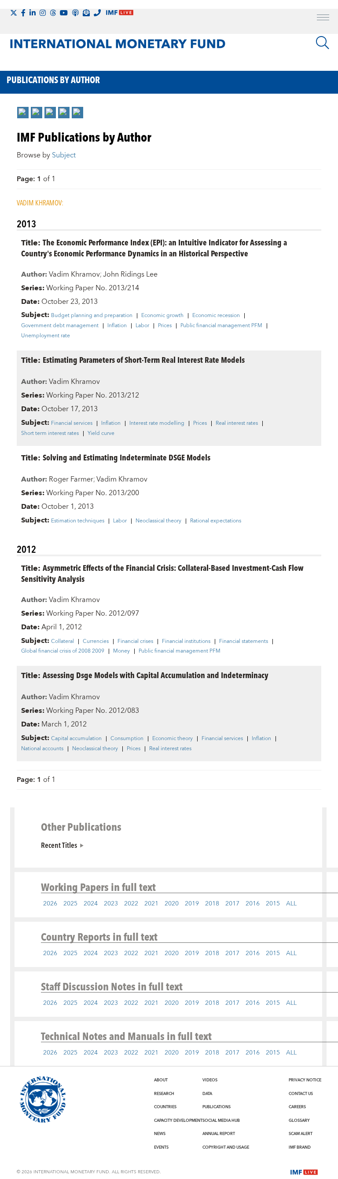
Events (161, 1147)
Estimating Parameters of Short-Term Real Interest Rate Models (144, 359)
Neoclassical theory (158, 521)
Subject (64, 155)
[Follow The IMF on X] (13, 12)
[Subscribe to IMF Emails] (86, 12)
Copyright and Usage (225, 1147)
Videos (209, 1080)
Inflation (117, 326)
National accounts (42, 749)
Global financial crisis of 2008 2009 (62, 651)
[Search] (322, 42)
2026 (50, 903)
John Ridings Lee (130, 274)
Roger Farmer (71, 479)
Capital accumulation (76, 738)
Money (121, 651)
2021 (151, 903)
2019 (192, 903)
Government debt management (60, 326)
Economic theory (172, 738)
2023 (111, 903)
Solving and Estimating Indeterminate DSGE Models (126, 457)
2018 (212, 903)
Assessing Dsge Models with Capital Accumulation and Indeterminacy (155, 675)
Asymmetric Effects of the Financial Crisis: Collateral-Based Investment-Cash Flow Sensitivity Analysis (162, 573)
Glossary (299, 1120)
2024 (91, 903)
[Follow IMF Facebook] (23, 12)
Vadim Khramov (74, 274)
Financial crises (135, 641)
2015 (273, 903)
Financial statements (243, 641)
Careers (297, 1106)
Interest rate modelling (156, 423)
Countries (165, 1106)
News (159, 1133)
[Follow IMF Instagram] (43, 12)
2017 (232, 903)
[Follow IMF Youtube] (64, 12)
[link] (23, 112)
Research (164, 1093)
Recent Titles (59, 844)
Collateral (62, 641)
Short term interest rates (50, 433)
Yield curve (101, 433)
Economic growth (162, 315)
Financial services (71, 423)
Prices (165, 326)
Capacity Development (178, 1120)
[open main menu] (323, 18)
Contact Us (301, 1093)
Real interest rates (237, 423)
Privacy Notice (305, 1080)
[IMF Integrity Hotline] (97, 12)
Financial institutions (186, 641)
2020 (172, 903)
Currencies (96, 641)
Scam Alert (300, 1133)
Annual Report (218, 1133)
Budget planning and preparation (91, 315)
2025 (70, 903)
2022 (131, 903)
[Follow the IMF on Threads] (53, 12)
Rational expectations (215, 521)
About (161, 1080)
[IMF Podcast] (75, 12)
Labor (142, 326)
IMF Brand (300, 1147)
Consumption (126, 738)
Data (207, 1093)
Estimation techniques (77, 521)
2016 (253, 903)
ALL (291, 903)
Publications (216, 1106)
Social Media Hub (221, 1120)
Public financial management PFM (221, 326)
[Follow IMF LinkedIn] (32, 12)
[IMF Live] (304, 1171)
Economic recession (216, 315)
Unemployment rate (45, 336)
